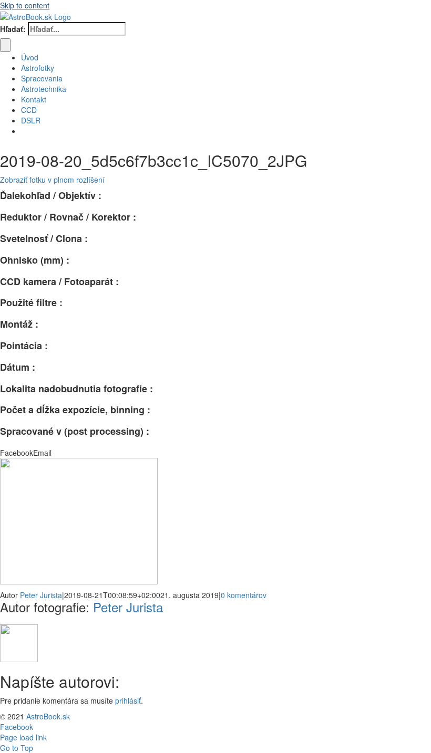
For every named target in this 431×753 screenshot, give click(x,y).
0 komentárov (243, 595)
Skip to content (24, 5)
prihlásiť (128, 700)
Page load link (23, 737)
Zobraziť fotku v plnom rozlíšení (52, 179)
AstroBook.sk (48, 716)
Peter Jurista (41, 595)
